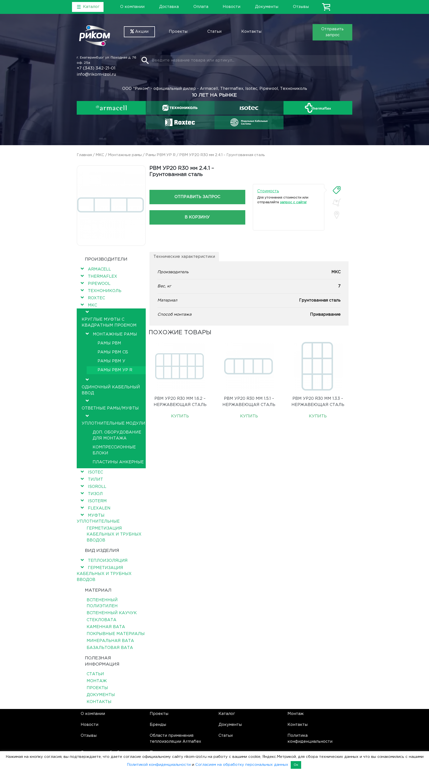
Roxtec (96, 298)
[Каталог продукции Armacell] (111, 108)
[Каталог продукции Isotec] (249, 108)
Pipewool (99, 284)
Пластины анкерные (118, 462)
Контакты (251, 32)
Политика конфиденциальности (309, 738)
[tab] (336, 190)
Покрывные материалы (116, 634)
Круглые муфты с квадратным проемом (109, 322)
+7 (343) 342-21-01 (96, 68)
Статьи (214, 32)
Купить (180, 416)
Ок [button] (296, 765)
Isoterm (97, 501)
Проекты (178, 32)
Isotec (95, 472)
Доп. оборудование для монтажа (117, 435)
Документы (266, 7)
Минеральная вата (110, 641)
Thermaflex (102, 276)
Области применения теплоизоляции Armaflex (175, 738)
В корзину (197, 217)
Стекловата (101, 620)
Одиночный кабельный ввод (111, 390)
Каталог (226, 714)
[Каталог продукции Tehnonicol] (180, 108)
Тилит (95, 479)
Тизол (95, 494)
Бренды (158, 725)
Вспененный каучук (112, 613)
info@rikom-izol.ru (96, 74)
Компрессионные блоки (114, 450)
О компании (132, 7)
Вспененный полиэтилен (102, 603)
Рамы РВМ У (111, 361)
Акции (141, 32)
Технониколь (104, 291)
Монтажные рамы (125, 155)
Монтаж (97, 681)
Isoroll (97, 487)
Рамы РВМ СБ (113, 352)
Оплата (200, 7)
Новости (231, 7)
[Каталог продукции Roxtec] (180, 122)
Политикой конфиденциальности (159, 764)
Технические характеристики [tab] (184, 257)
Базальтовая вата (110, 648)
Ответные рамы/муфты (110, 408)
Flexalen (99, 508)
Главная (84, 155)
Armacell (99, 269)
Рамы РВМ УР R (160, 155)
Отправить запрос (332, 32)
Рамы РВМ (109, 343)
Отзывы (301, 7)
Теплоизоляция (108, 561)
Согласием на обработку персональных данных (241, 764)
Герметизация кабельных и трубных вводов (114, 534)
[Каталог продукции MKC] (249, 122)
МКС (100, 155)
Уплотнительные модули (113, 423)
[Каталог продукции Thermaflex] (318, 108)
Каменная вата (106, 627)
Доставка (169, 7)
